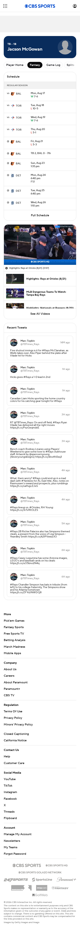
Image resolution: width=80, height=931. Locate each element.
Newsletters (12, 841)
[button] (5, 6)
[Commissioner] (21, 886)
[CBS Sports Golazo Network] (40, 872)
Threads (9, 812)
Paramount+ (12, 689)
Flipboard (10, 818)
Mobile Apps (12, 653)
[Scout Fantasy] (60, 887)
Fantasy (35, 65)
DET (18, 175)
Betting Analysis (14, 640)
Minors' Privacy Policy (18, 724)
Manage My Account (17, 834)
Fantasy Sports (14, 627)
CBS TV (9, 695)
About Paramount (16, 682)
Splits (70, 65)
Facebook (10, 799)
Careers (9, 676)
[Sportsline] (42, 879)
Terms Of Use (13, 711)
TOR (19, 105)
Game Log (53, 65)
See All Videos (40, 314)
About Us (10, 669)
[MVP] (41, 886)
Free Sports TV (14, 634)
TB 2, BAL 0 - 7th (41, 153)
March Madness (14, 647)
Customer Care (14, 763)
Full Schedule (40, 215)
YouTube (10, 779)
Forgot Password (15, 854)
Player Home (14, 65)
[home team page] (13, 94)
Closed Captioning (16, 734)
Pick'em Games (14, 621)
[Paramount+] (66, 879)
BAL (18, 93)
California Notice (15, 740)
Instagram (10, 792)
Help (7, 756)
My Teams (10, 847)
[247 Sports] (16, 879)
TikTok (8, 785)
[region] (40, 245)
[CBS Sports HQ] (57, 865)
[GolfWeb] (40, 895)
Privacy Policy (13, 718)
